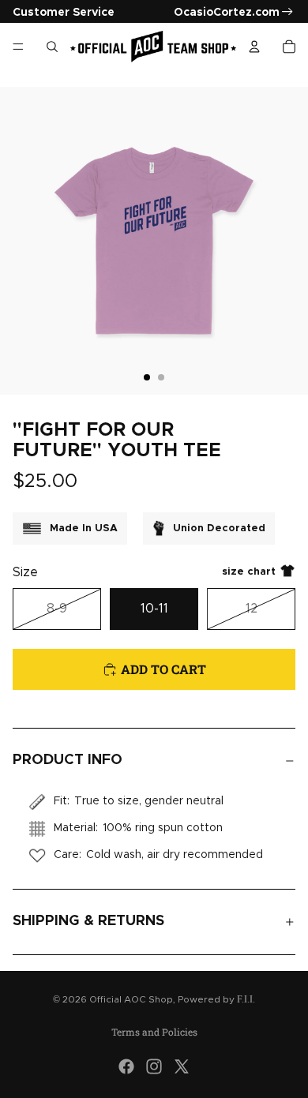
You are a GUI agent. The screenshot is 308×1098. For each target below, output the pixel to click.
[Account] (254, 46)
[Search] (52, 46)
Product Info (67, 760)
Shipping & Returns (88, 921)
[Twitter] (181, 1066)
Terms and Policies (154, 1031)
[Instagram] (154, 1066)
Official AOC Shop (131, 999)
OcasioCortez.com (227, 12)
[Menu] (18, 46)
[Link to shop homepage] (153, 46)
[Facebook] (126, 1066)
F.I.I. (246, 999)
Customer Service (64, 12)
